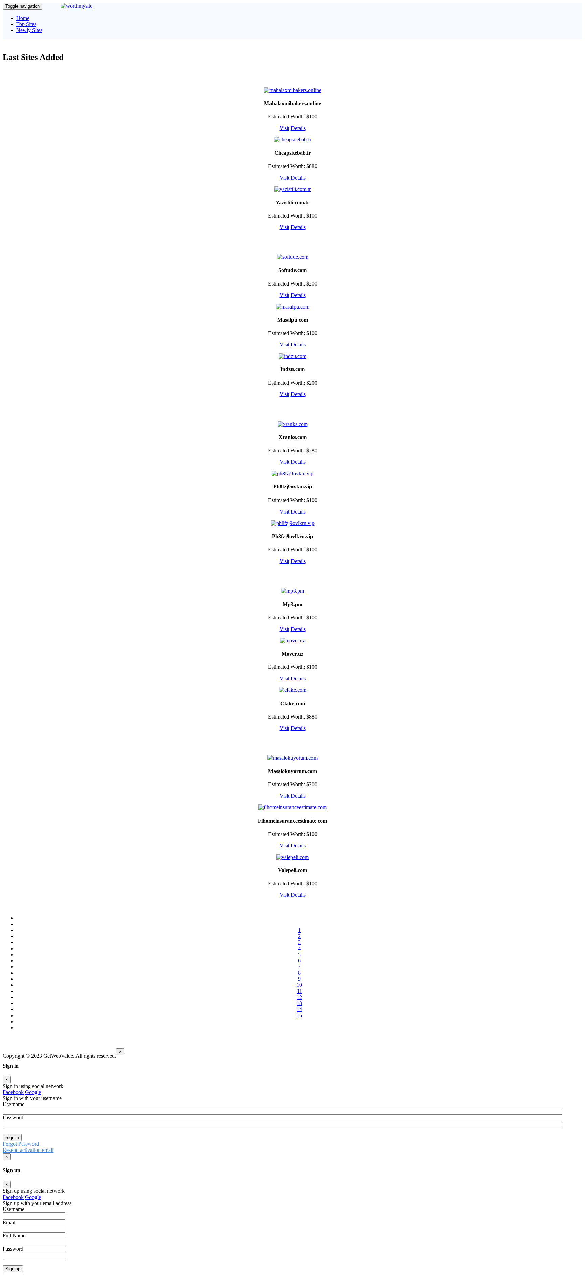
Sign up (12, 1268)
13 (299, 1003)
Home (22, 18)
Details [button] (298, 128)
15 (299, 1015)
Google (33, 1092)
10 (299, 985)
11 (299, 991)
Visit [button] (284, 128)
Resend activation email (28, 1150)
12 (299, 997)
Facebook (13, 1092)
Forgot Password (21, 1144)
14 (299, 1009)
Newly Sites (29, 30)
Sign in (12, 1137)
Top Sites (26, 24)
